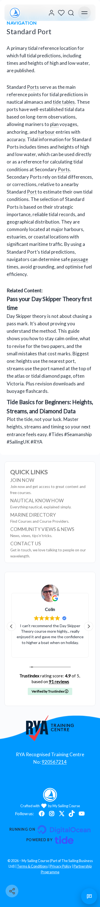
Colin (50, 609)
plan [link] (54, 124)
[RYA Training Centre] (50, 728)
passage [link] (79, 259)
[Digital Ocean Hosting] (50, 829)
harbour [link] (46, 132)
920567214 (54, 762)
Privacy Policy (60, 866)
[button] (88, 626)
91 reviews (59, 681)
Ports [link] (33, 87)
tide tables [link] (64, 102)
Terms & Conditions (32, 866)
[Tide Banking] (50, 840)
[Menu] (84, 12)
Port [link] (32, 192)
